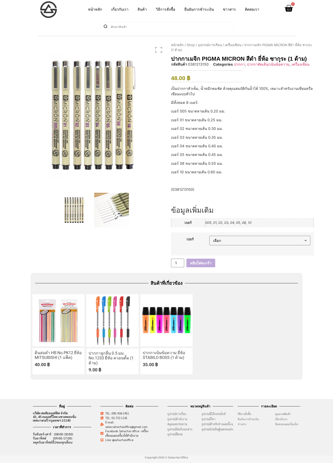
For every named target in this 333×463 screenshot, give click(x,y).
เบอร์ (190, 239)
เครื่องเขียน (233, 45)
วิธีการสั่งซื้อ (165, 9)
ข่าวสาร (229, 9)
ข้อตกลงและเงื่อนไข (287, 424)
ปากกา (239, 64)
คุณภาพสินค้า (283, 414)
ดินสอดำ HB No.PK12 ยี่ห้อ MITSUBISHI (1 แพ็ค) (58, 355)
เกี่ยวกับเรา (119, 9)
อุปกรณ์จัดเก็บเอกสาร (179, 429)
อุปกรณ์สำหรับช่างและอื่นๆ (217, 424)
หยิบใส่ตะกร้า (201, 263)
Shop (191, 45)
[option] (92, 115)
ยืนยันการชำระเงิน (199, 9)
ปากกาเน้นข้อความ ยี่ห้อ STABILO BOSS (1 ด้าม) (164, 355)
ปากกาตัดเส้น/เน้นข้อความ (268, 64)
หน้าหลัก (95, 9)
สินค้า (142, 9)
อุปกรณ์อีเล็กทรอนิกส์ (214, 414)
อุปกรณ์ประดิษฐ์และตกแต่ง (217, 429)
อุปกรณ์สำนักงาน (177, 419)
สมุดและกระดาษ (177, 424)
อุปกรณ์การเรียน (210, 45)
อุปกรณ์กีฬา (208, 419)
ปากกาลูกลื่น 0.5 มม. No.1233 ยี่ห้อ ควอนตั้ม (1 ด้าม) (111, 358)
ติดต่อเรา (252, 9)
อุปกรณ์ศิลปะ (175, 434)
